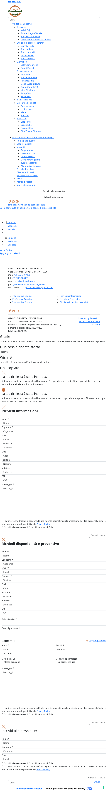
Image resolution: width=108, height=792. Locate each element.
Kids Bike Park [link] (28, 90)
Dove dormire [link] (28, 153)
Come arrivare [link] (28, 156)
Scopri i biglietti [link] (24, 143)
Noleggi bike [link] (27, 128)
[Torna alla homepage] (15, 11)
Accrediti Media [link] (24, 181)
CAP (4, 476)
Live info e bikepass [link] (26, 102)
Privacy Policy (43, 524)
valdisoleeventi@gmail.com (39, 287)
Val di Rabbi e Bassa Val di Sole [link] (36, 39)
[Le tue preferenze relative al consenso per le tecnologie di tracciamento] (103, 787)
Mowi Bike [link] (26, 96)
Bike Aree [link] (21, 27)
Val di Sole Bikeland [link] (22, 23)
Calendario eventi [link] (29, 64)
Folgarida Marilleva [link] (30, 36)
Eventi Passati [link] (28, 68)
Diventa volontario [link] (26, 172)
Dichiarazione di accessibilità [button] (74, 302)
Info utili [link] (21, 147)
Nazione (6, 459)
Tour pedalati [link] (27, 49)
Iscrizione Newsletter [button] (70, 299)
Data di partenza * (11, 628)
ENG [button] (14, 1)
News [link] (19, 178)
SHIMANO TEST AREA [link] (27, 175)
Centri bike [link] (26, 124)
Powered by (87, 318)
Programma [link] (27, 150)
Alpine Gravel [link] (27, 55)
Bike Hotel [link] (26, 121)
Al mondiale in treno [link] (31, 166)
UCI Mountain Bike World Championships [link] (33, 137)
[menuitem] (9, 1)
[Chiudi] (4, 372)
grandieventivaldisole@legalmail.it (30, 284)
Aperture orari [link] (28, 106)
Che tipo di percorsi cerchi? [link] (30, 42)
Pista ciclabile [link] (27, 80)
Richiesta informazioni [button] (71, 295)
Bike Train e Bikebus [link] (31, 131)
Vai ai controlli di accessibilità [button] (41, 207)
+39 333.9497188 (22, 274)
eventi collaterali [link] (29, 162)
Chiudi (97, 781)
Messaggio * (8, 484)
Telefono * (7, 443)
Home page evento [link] (26, 140)
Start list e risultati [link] (26, 185)
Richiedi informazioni (54, 197)
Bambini (60, 645)
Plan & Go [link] (21, 118)
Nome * (5, 419)
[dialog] (54, 471)
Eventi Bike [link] (22, 61)
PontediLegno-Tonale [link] (31, 33)
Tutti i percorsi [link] (28, 58)
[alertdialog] (54, 752)
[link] (10, 201)
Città (4, 451)
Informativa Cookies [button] (22, 295)
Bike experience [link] (24, 71)
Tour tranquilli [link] (28, 52)
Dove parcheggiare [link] (30, 159)
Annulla (92, 777)
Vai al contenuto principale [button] (13, 207)
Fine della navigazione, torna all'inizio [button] (26, 204)
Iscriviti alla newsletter (54, 191)
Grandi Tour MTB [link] (29, 87)
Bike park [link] (25, 74)
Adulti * (5, 645)
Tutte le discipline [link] (25, 169)
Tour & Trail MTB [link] (29, 77)
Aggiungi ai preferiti (10, 253)
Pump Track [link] (27, 93)
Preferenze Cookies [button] (22, 299)
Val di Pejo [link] (26, 30)
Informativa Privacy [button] (22, 302)
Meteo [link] (24, 112)
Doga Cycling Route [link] (30, 83)
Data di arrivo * (9, 619)
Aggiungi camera (97, 640)
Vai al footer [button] (6, 250)
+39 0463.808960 (20, 278)
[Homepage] (6, 215)
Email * (5, 435)
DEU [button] (19, 1)
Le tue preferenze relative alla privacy (65, 788)
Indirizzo (6, 468)
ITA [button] (9, 1)
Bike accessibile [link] (24, 99)
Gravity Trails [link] (27, 45)
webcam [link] (25, 115)
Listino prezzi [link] (27, 109)
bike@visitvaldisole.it (25, 281)
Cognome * (7, 427)
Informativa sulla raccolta (29, 788)
